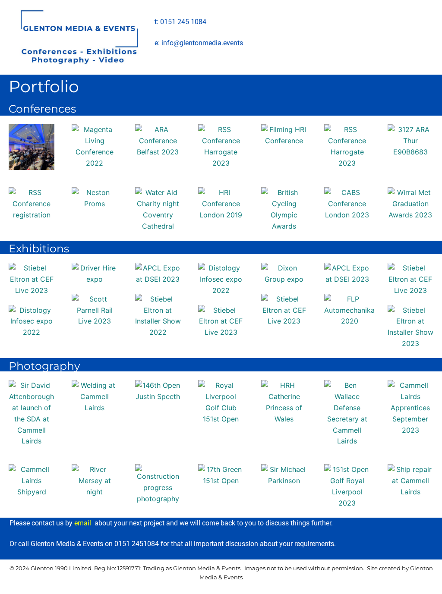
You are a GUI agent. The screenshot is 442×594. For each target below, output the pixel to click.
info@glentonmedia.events (202, 43)
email (82, 523)
